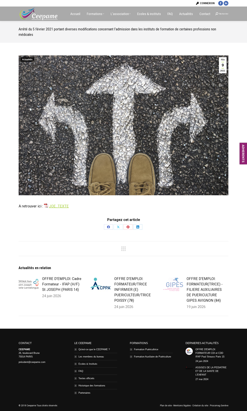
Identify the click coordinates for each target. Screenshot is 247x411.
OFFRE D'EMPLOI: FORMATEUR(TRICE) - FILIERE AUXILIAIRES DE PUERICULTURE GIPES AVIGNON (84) (205, 290)
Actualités (27, 59)
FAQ (80, 371)
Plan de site (166, 405)
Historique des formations (91, 385)
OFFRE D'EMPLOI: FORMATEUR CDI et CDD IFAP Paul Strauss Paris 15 (209, 353)
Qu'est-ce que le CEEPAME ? (94, 349)
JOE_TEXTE (59, 206)
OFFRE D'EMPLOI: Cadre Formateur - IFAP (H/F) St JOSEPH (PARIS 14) (61, 284)
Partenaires (84, 392)
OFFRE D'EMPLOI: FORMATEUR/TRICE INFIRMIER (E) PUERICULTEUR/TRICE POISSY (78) (132, 290)
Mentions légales (182, 405)
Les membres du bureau (91, 356)
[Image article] (29, 284)
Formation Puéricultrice (146, 349)
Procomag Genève (219, 405)
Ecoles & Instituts (87, 363)
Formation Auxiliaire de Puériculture (152, 356)
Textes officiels (86, 378)
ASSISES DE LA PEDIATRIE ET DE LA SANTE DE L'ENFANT (211, 371)
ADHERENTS (243, 154)
